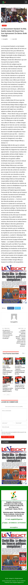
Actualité (6, 358)
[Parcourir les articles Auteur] (14, 317)
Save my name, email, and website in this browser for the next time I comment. (13, 433)
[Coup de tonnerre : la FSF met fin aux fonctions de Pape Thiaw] (20, 380)
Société (4, 25)
